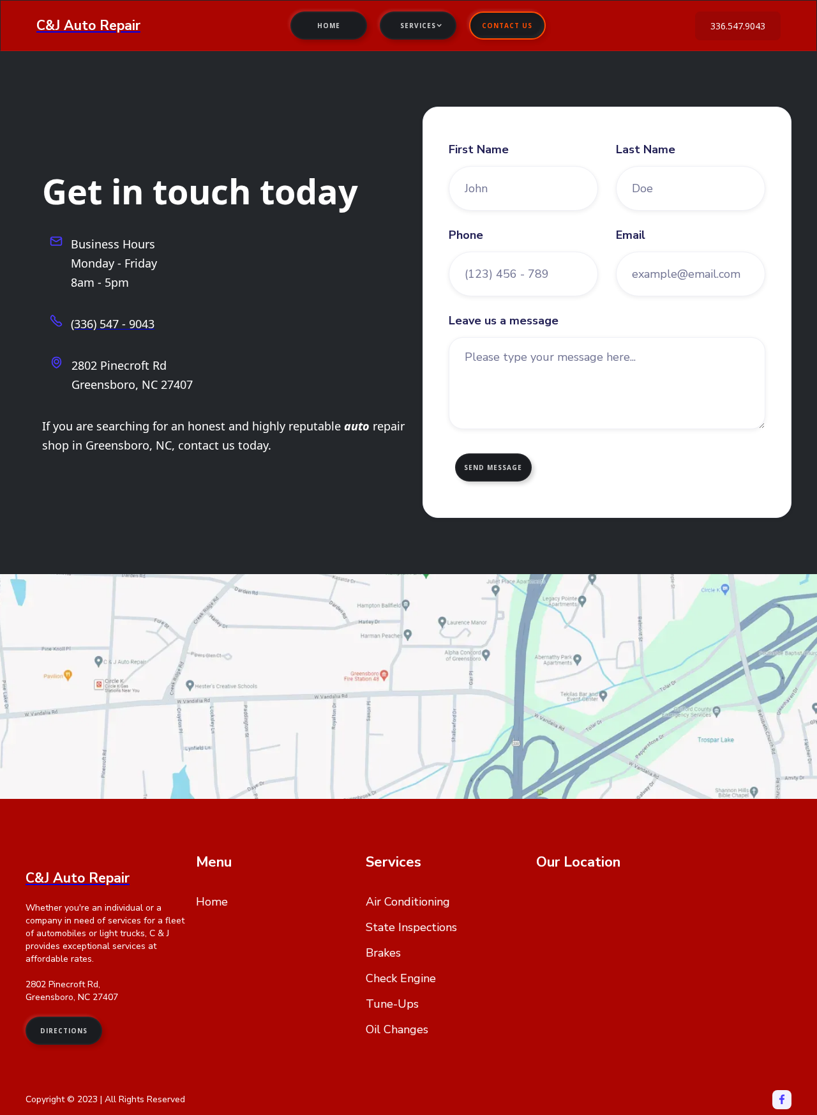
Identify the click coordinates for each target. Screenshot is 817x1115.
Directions (63, 1030)
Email (630, 235)
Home (328, 25)
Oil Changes (397, 1029)
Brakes (383, 952)
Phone (466, 235)
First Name (479, 149)
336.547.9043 (737, 26)
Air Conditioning (408, 901)
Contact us (507, 25)
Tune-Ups (392, 1004)
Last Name (645, 149)
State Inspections (411, 927)
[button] (418, 25)
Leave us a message (503, 320)
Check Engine (401, 978)
